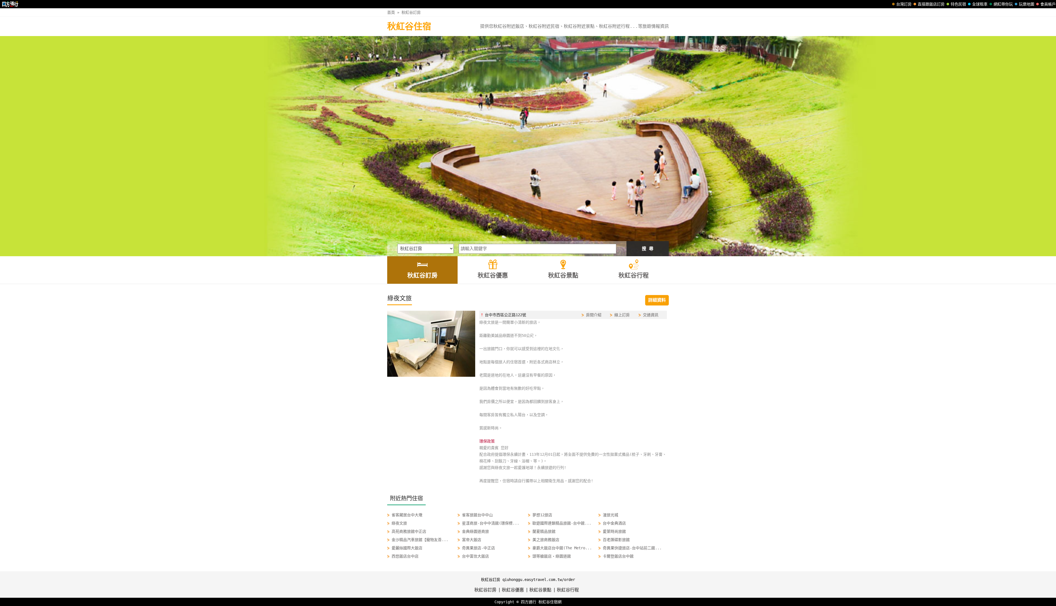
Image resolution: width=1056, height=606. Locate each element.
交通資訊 (650, 315)
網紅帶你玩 (1003, 4)
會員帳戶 (1048, 4)
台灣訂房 (904, 4)
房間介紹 (593, 315)
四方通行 (528, 602)
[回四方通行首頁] (10, 4)
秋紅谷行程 (568, 590)
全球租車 (980, 4)
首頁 (391, 12)
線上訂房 (622, 315)
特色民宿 (958, 4)
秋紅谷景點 (540, 590)
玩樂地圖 (1026, 4)
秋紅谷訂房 (411, 12)
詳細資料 (657, 300)
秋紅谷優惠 (513, 590)
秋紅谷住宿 (409, 26)
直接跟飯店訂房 (931, 4)
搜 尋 (647, 248)
